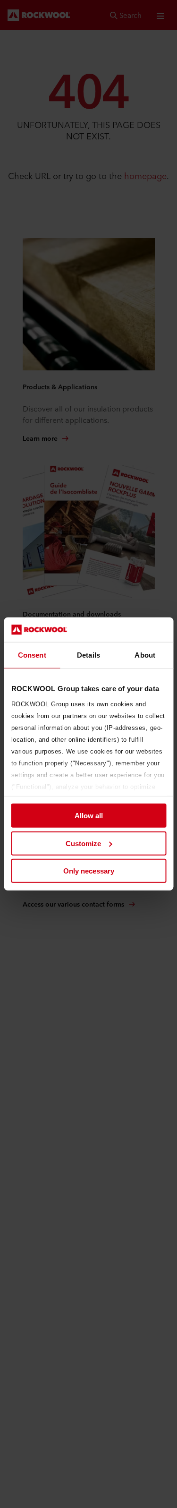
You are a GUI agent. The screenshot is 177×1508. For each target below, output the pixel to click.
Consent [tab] (32, 655)
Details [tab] (88, 655)
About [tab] (145, 655)
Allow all (89, 816)
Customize (83, 844)
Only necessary (88, 871)
